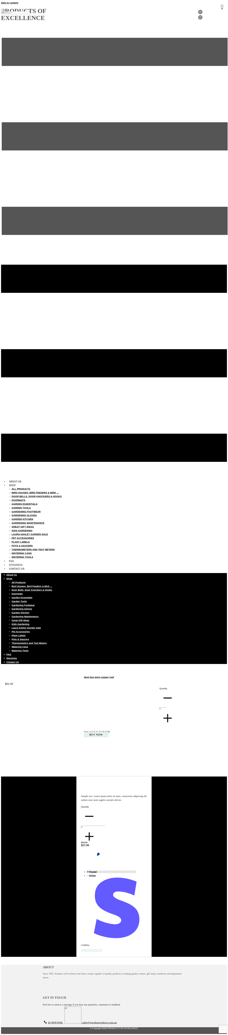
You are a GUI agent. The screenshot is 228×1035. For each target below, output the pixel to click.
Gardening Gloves (24, 515)
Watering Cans (22, 553)
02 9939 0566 (55, 1022)
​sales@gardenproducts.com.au (99, 1022)
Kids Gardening (22, 530)
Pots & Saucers (22, 545)
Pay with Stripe (91, 950)
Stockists (16, 564)
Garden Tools (21, 508)
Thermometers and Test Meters (33, 549)
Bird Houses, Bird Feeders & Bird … (35, 492)
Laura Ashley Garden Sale (30, 534)
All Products (21, 489)
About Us (15, 481)
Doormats (18, 500)
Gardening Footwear (26, 511)
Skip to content (9, 3)
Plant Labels (21, 542)
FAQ (11, 561)
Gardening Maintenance (28, 523)
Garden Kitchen (22, 519)
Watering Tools (22, 557)
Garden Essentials (24, 504)
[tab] (111, 871)
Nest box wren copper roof (99, 677)
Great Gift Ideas (23, 527)
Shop (12, 485)
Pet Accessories (23, 538)
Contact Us (16, 568)
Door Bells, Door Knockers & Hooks (37, 496)
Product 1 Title (89, 789)
